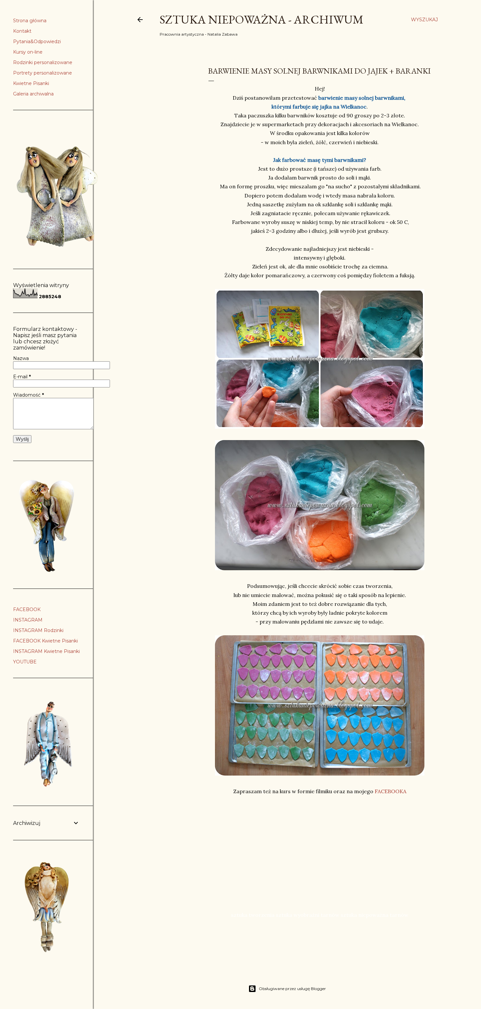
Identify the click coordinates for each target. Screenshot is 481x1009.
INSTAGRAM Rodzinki (38, 630)
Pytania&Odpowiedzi (37, 41)
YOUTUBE (25, 662)
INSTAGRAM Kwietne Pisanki (46, 651)
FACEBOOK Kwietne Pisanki (45, 641)
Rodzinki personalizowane (42, 62)
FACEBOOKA (390, 791)
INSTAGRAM (28, 620)
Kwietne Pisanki (31, 83)
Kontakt (22, 31)
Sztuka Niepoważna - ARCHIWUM (262, 19)
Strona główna (29, 21)
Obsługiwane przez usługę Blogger (292, 988)
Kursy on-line (28, 52)
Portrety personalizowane (42, 73)
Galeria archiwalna (33, 94)
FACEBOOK (27, 609)
